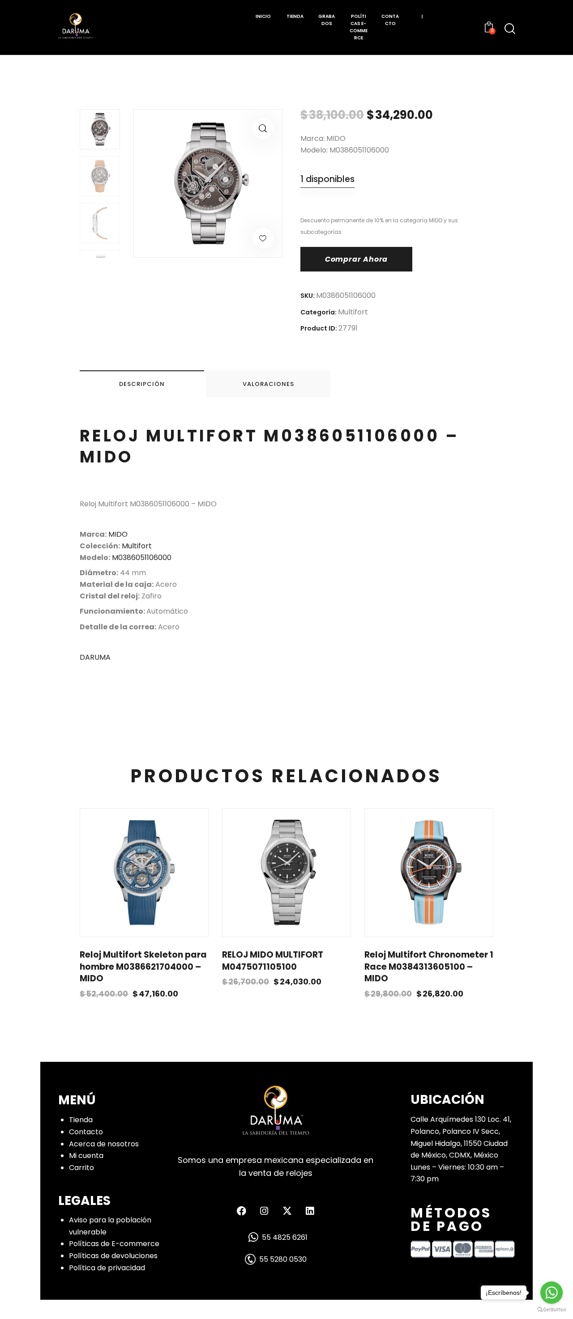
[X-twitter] (287, 1210)
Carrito (81, 1167)
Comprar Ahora (356, 259)
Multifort (353, 312)
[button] (263, 128)
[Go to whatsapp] (551, 1292)
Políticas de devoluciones (113, 1256)
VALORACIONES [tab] (268, 384)
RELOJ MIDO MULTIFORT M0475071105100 (272, 961)
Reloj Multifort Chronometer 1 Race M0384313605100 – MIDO (428, 966)
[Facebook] (241, 1210)
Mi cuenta (86, 1155)
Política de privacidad (107, 1268)
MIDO (118, 534)
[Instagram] (264, 1210)
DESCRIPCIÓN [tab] (142, 384)
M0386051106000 (141, 557)
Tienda (81, 1120)
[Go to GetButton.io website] (551, 1310)
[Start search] (510, 28)
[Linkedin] (309, 1210)
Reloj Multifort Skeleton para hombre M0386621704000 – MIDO (143, 966)
